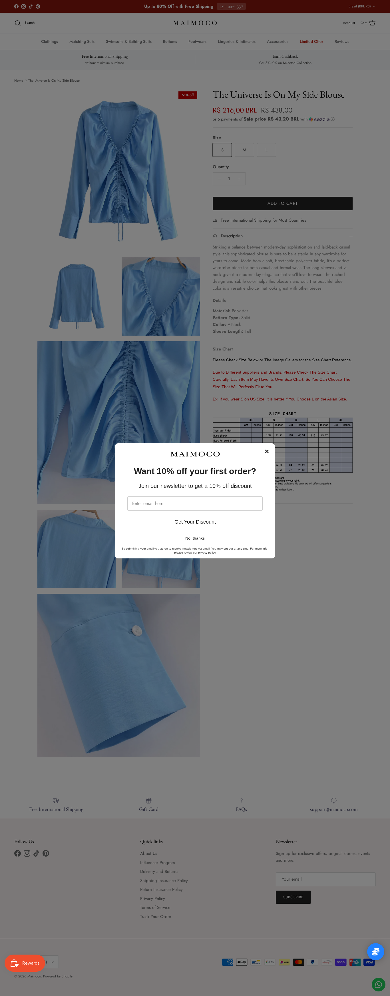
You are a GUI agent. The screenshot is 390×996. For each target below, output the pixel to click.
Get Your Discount (195, 522)
